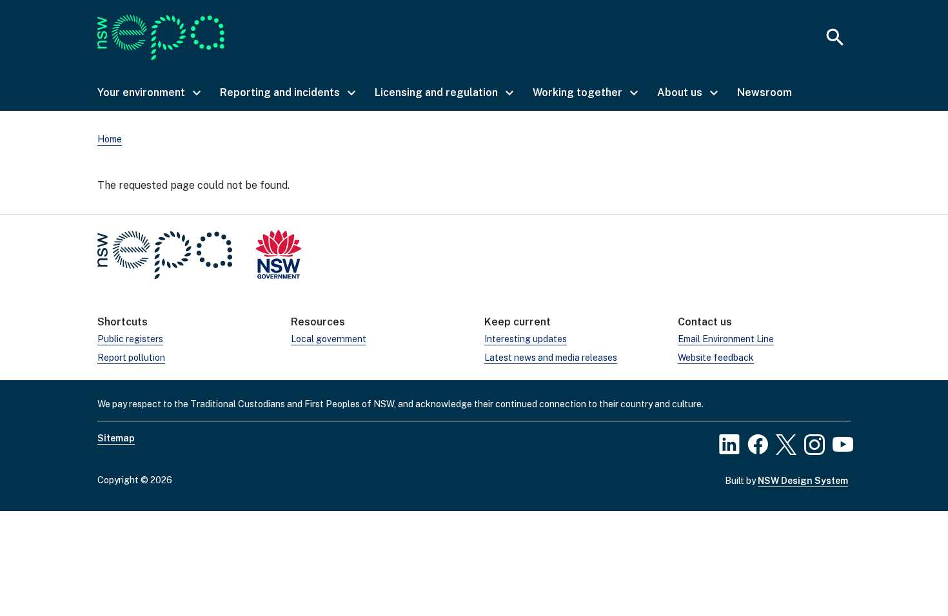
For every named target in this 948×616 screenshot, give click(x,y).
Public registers (130, 339)
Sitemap (116, 438)
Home (109, 139)
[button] (148, 93)
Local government (328, 339)
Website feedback (716, 357)
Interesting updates (525, 339)
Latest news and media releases (550, 357)
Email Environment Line (726, 339)
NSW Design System (803, 481)
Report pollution (131, 357)
